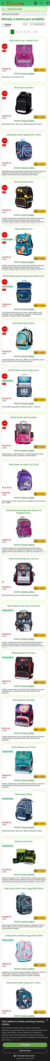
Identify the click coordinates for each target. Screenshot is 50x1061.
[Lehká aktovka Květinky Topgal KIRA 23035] (24, 962)
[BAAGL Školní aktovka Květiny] (24, 443)
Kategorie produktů (14, 9)
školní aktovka (31, 218)
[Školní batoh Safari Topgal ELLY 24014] (24, 1009)
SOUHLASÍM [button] (25, 1045)
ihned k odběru (27, 74)
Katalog (8, 24)
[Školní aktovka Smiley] (24, 208)
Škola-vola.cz (15, 3)
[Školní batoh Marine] (24, 820)
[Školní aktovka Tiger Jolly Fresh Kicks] (24, 632)
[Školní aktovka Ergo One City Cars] (24, 585)
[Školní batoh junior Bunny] (24, 349)
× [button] (47, 1020)
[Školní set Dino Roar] (24, 864)
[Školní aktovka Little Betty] (24, 726)
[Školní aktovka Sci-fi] (24, 255)
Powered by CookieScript (25, 1058)
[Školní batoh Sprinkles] (24, 114)
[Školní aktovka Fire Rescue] (24, 679)
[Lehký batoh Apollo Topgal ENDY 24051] (24, 161)
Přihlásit (35, 3)
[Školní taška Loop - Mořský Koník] (24, 67)
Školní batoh (6, 501)
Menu (2, 3)
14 (35, 32)
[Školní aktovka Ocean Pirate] (24, 773)
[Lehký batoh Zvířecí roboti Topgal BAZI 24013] (24, 915)
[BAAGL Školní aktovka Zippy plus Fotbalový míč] (24, 302)
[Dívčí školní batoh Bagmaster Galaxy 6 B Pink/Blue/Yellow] (24, 538)
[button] (25, 1056)
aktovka (33, 265)
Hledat (40, 3)
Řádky (7, 26)
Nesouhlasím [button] (25, 1051)
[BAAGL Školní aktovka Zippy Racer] (24, 396)
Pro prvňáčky (14, 14)
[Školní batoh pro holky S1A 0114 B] (24, 491)
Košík (47, 3)
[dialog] (25, 1039)
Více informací (16, 1040)
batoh (13, 124)
